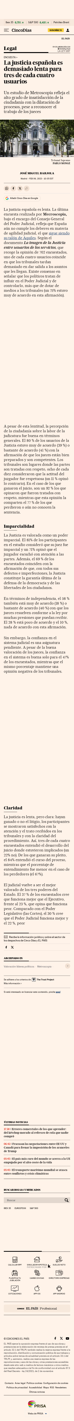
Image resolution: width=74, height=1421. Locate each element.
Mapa (46, 1387)
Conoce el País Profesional (37, 1308)
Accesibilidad (35, 1387)
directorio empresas (59, 1278)
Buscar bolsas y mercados (22, 1189)
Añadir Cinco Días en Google (24, 198)
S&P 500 (33, 22)
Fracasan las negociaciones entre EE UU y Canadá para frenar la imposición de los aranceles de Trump (36, 1147)
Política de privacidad (17, 1387)
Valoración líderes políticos (19, 966)
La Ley (59, 50)
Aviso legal (20, 1383)
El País (65, 38)
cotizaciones (14, 1294)
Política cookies (34, 1383)
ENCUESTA (10, 57)
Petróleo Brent (61, 22)
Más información (12, 983)
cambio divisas (37, 1278)
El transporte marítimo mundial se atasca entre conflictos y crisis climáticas (35, 1171)
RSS (52, 1387)
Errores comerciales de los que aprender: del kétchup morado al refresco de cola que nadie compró (36, 1132)
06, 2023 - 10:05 (41, 178)
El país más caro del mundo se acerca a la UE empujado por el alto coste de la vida (37, 1160)
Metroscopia (44, 966)
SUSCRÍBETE (56, 30)
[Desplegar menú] (6, 30)
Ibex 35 (9, 22)
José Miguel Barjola (37, 173)
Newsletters (60, 1387)
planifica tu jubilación (15, 1279)
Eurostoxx (20, 1208)
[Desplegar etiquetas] (67, 966)
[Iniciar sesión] (67, 30)
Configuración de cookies (55, 1383)
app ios (37, 1294)
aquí (58, 991)
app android (59, 1294)
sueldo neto (59, 1265)
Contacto (9, 1383)
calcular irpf (15, 1265)
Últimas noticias (16, 1122)
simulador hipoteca (37, 1265)
